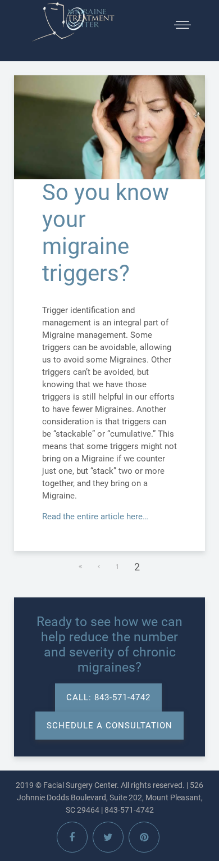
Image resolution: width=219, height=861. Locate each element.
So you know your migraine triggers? (105, 233)
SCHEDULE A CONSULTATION (109, 725)
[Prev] (99, 567)
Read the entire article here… (95, 516)
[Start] (81, 567)
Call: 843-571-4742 (108, 697)
